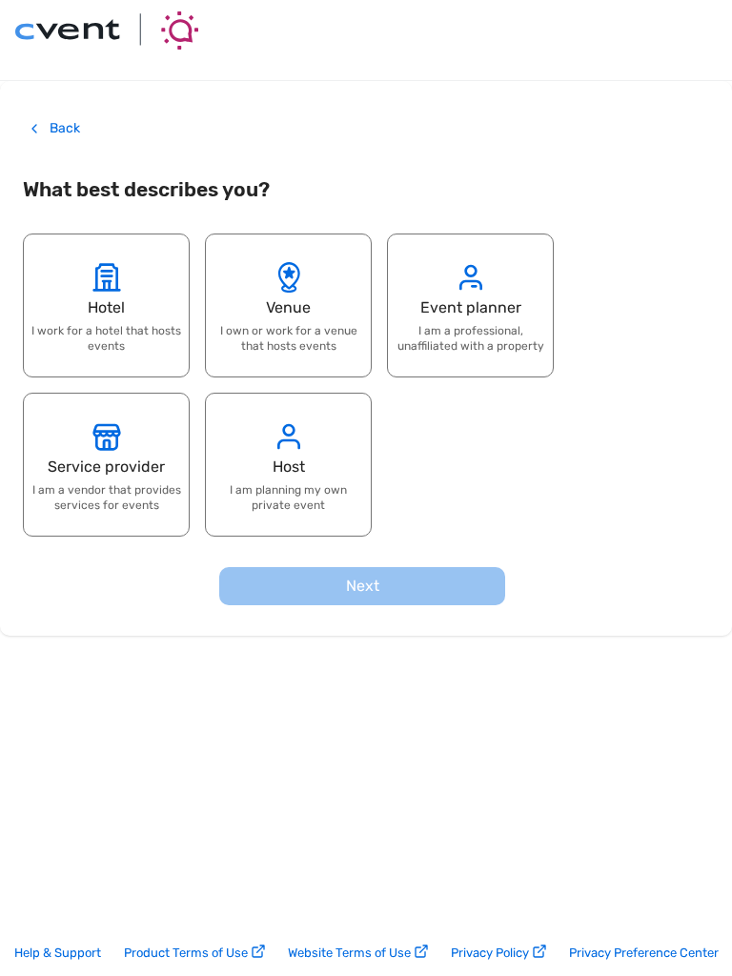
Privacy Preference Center (644, 953)
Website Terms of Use (349, 953)
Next (362, 586)
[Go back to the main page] (106, 30)
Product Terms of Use (186, 953)
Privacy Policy (490, 953)
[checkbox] (106, 305)
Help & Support (57, 953)
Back (65, 128)
